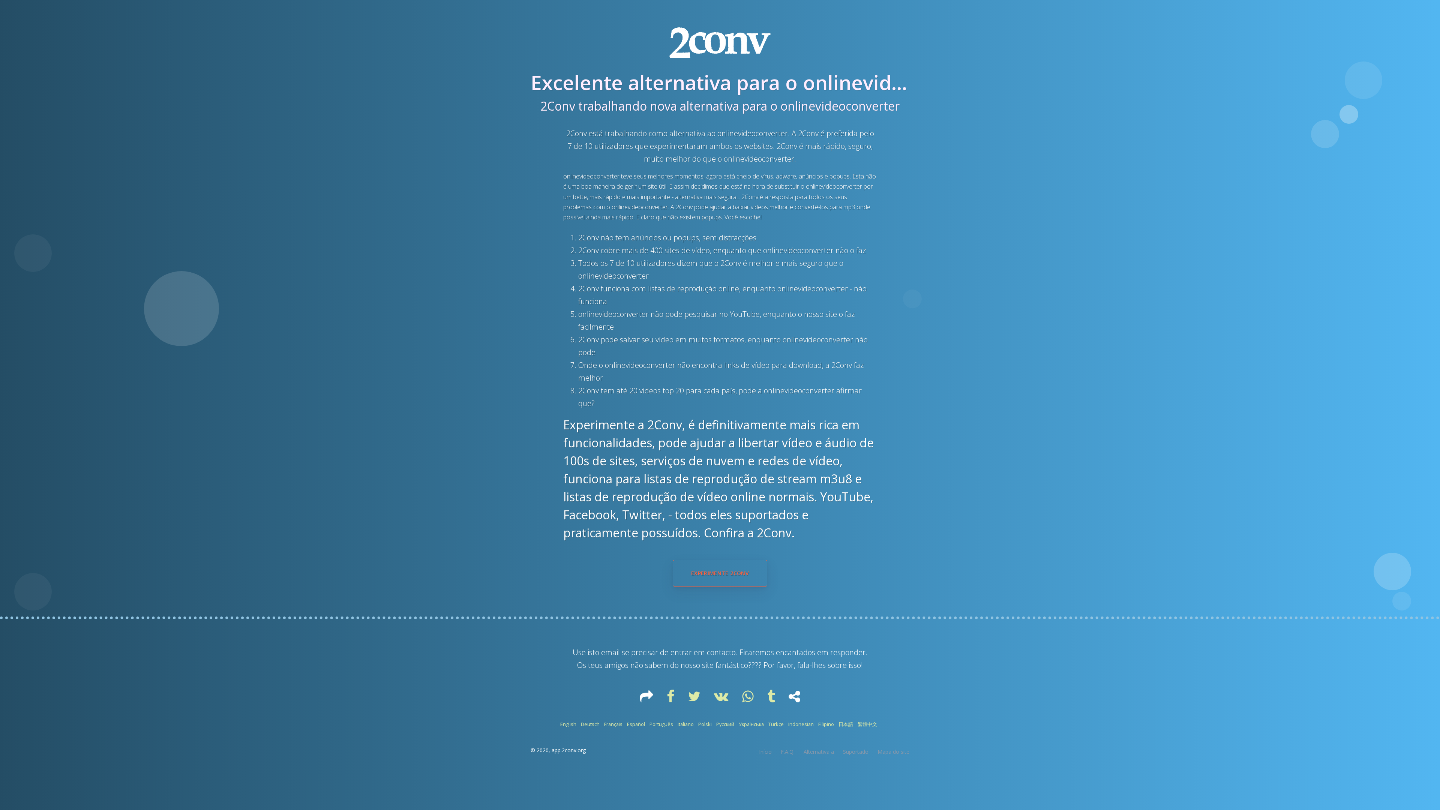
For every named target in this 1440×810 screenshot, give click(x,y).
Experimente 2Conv (720, 573)
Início (765, 751)
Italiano (686, 724)
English (568, 724)
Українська (751, 724)
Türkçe (776, 724)
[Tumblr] (772, 699)
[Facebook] (671, 699)
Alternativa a (819, 751)
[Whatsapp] (748, 699)
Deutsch (590, 724)
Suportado (855, 751)
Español (636, 724)
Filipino (826, 724)
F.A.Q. (788, 751)
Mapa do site (893, 751)
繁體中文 (867, 724)
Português (661, 724)
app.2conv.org (569, 750)
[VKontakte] (722, 699)
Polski (705, 724)
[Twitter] (695, 699)
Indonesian (801, 724)
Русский (725, 724)
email (610, 652)
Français (613, 724)
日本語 (845, 724)
